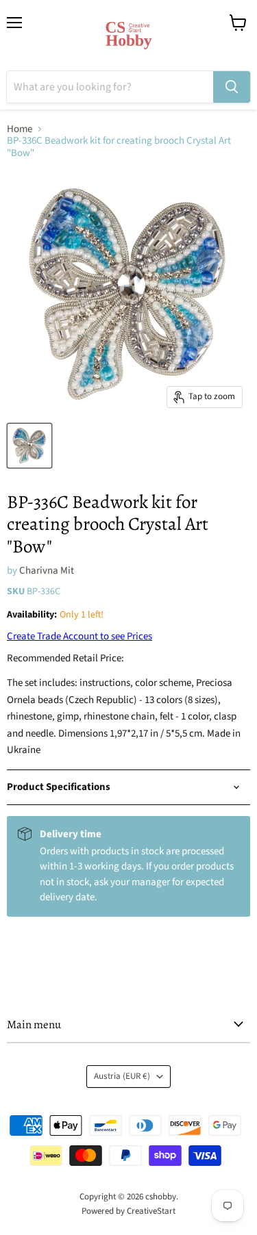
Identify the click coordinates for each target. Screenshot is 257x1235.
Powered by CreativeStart (128, 1211)
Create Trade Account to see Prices (79, 636)
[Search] (231, 87)
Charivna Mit (46, 570)
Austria (122, 1076)
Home (19, 129)
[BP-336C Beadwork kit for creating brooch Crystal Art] (29, 446)
